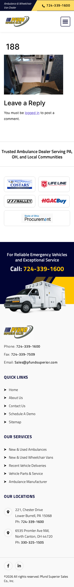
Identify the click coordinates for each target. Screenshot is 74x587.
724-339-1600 (43, 268)
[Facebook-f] (8, 566)
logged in (32, 113)
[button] (65, 21)
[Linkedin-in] (19, 566)
